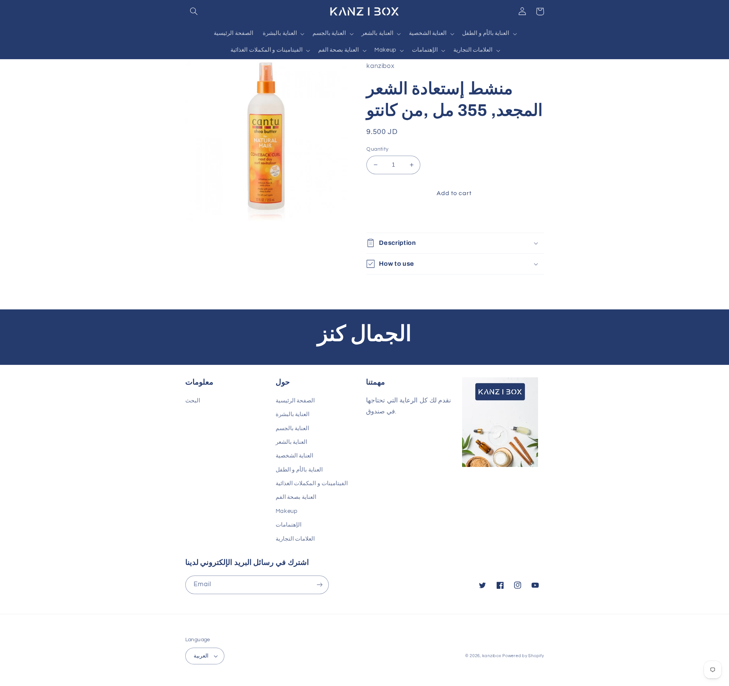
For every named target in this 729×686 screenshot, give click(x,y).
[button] (194, 11)
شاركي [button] (384, 218)
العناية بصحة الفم (296, 497)
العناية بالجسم (292, 428)
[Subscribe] (319, 585)
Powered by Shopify (523, 656)
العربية (201, 656)
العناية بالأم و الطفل (299, 470)
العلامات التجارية (295, 539)
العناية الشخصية (295, 456)
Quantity (377, 149)
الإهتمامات (288, 525)
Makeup (287, 511)
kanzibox (491, 656)
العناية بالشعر (292, 442)
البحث (192, 401)
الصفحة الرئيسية (295, 401)
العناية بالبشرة (293, 414)
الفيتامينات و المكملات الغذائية (312, 483)
